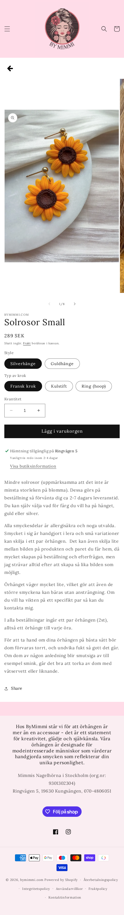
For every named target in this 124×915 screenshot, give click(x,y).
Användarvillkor (69, 889)
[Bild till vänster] (49, 303)
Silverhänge (23, 363)
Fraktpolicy (98, 889)
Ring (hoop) (94, 386)
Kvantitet (13, 399)
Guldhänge (62, 363)
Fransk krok (23, 386)
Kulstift (59, 386)
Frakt (27, 343)
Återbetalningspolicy (101, 880)
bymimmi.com (32, 880)
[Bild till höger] (74, 303)
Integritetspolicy (36, 889)
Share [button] (16, 688)
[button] (7, 29)
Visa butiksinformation (33, 466)
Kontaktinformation (65, 897)
